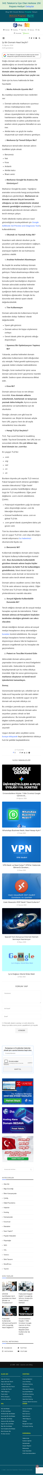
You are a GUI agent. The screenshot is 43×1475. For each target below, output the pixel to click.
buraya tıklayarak (10, 736)
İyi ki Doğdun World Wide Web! (21, 974)
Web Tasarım (8, 1259)
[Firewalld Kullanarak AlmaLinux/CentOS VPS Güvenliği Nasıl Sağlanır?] (9, 1311)
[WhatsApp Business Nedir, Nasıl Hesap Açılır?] (21, 815)
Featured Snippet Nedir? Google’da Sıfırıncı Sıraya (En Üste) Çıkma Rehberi (26, 1298)
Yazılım (6, 1269)
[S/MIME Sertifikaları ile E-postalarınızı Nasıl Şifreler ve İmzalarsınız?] (9, 1286)
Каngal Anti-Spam (28, 1423)
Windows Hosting (28, 1384)
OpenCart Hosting (28, 1399)
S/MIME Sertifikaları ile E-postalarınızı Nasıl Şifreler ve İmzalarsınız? (9, 1298)
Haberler (6, 1207)
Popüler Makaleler (10, 1236)
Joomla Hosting (27, 1396)
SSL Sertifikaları (5, 1408)
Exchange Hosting (28, 1426)
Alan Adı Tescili (5, 1379)
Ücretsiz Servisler (6, 1399)
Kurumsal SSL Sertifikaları (8, 1416)
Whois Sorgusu (5, 1396)
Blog (7, 12)
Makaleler (7, 1226)
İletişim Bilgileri (27, 1446)
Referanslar (26, 1448)
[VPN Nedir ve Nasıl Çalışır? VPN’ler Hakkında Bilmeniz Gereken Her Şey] (21, 849)
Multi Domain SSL (6, 1431)
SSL (5, 1250)
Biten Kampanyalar (10, 1193)
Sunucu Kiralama (27, 1408)
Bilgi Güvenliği (8, 1189)
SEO (11, 12)
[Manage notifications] (37, 1466)
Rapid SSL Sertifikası (6, 1418)
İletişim (34, 12)
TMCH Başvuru (5, 1391)
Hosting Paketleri (27, 1379)
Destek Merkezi (19, 12)
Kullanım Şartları (27, 1441)
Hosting (6, 1212)
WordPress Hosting (28, 1394)
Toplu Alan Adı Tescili (7, 1381)
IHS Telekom (14, 1470)
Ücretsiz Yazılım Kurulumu (30, 1401)
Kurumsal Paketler (28, 1391)
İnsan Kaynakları (27, 1451)
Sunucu (6, 1255)
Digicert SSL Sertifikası (7, 1423)
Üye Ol (30, 16)
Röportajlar (7, 1240)
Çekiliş (6, 1198)
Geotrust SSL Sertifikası (7, 1421)
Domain (7, 30)
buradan (6, 634)
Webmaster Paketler (28, 1389)
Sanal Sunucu (26, 1416)
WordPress (7, 1264)
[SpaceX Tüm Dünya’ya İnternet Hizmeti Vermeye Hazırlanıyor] (21, 921)
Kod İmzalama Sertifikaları (8, 1428)
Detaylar (29, 6)
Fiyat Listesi (4, 1394)
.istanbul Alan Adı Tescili (8, 1386)
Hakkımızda (26, 1438)
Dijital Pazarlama (9, 1203)
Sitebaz (25, 1421)
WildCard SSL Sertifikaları (8, 1413)
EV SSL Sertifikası (6, 1411)
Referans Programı (18, 16)
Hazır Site (23, 30)
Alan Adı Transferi (6, 1384)
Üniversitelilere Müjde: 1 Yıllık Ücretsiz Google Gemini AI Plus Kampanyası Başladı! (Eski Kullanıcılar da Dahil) (25, 1326)
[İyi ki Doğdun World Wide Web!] (21, 958)
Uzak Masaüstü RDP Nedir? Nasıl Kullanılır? (21, 902)
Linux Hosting (26, 1381)
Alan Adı (6, 1184)
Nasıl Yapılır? (8, 1231)
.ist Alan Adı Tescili (6, 1389)
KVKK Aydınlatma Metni (29, 1453)
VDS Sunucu (26, 1386)
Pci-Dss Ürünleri (5, 1434)
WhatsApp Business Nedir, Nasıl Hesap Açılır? (21, 830)
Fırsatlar (28, 12)
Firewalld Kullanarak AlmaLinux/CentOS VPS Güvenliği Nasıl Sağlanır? (9, 1323)
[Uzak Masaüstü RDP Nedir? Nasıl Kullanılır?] (21, 886)
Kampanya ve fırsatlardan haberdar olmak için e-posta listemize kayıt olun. (18, 1049)
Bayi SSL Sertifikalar (6, 1426)
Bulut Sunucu (26, 1413)
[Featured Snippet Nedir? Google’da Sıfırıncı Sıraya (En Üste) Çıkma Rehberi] (26, 1286)
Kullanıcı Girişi (21, 20)
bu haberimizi (25, 538)
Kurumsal (7, 1222)
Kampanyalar (8, 1217)
